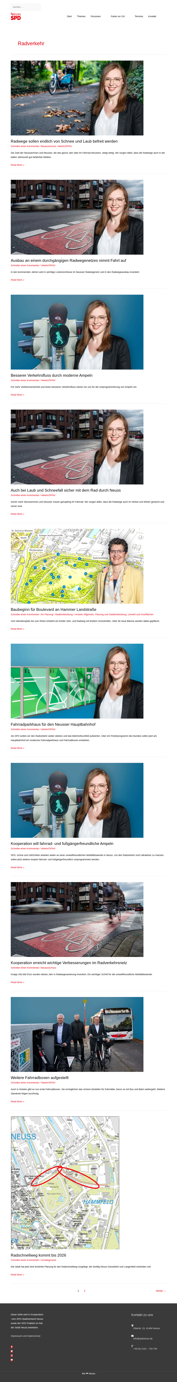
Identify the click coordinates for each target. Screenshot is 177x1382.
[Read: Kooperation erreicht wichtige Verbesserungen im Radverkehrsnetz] (77, 919)
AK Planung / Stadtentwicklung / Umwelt (61, 614)
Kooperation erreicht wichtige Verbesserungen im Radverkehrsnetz (69, 963)
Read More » (17, 164)
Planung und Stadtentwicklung (110, 614)
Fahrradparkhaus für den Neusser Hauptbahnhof (53, 724)
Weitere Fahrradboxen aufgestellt (40, 1077)
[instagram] (12, 1355)
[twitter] (12, 1351)
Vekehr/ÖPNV (64, 146)
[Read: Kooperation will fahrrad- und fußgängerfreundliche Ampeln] (77, 800)
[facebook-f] (12, 1347)
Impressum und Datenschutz (25, 1336)
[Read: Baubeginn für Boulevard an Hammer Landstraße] (77, 566)
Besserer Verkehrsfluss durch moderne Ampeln (52, 375)
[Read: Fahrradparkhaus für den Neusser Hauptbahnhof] (77, 681)
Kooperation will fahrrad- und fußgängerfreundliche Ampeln (62, 843)
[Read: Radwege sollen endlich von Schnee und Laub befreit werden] (77, 98)
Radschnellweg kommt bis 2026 (39, 1255)
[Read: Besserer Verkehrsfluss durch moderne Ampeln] (77, 332)
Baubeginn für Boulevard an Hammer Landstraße (53, 609)
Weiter (161, 1290)
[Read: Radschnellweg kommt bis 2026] (65, 1182)
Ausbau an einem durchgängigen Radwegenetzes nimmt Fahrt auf (69, 260)
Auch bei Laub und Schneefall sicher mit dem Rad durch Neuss (66, 490)
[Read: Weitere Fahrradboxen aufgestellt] (77, 1034)
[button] (162, 16)
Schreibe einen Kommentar (25, 146)
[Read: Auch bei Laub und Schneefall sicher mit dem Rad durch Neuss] (77, 447)
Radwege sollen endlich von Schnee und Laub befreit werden (65, 141)
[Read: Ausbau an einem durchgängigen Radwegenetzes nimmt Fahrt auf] (77, 217)
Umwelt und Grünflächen (140, 614)
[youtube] (12, 1360)
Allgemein (89, 614)
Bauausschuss (48, 146)
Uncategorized (48, 1260)
